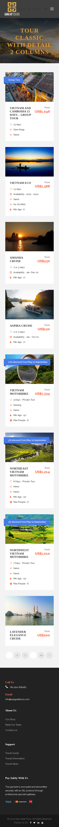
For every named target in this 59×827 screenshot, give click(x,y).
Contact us (11, 730)
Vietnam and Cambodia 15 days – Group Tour (20, 113)
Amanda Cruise (16, 259)
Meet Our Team (13, 724)
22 (41, 655)
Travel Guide (12, 753)
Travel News (11, 764)
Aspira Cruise (21, 325)
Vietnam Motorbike (19, 392)
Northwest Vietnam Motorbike (19, 554)
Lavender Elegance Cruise (18, 635)
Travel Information (15, 758)
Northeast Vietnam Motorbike (19, 472)
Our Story (10, 719)
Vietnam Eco (20, 182)
